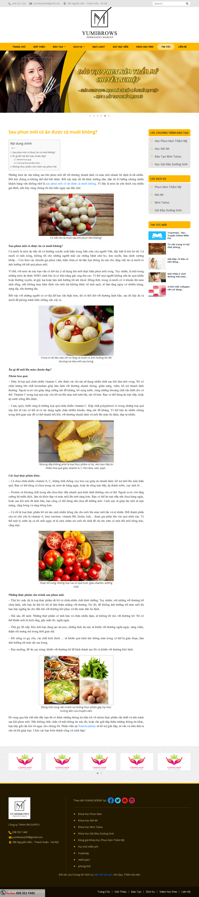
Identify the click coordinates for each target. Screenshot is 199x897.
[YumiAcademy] (99, 22)
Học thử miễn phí (88, 846)
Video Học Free (144, 46)
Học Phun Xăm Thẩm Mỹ (171, 141)
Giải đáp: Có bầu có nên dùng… (177, 260)
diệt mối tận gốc (103, 874)
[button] (90, 115)
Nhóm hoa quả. (24, 159)
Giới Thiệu (39, 46)
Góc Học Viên (120, 46)
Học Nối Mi (162, 149)
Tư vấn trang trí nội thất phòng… (178, 246)
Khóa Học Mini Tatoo (90, 827)
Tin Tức (166, 46)
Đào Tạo (58, 46)
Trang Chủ (18, 46)
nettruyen (84, 859)
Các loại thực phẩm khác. (28, 163)
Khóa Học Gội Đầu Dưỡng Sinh (96, 833)
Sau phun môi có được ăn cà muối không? (34, 152)
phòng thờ (84, 866)
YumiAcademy (87, 726)
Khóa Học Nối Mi (88, 820)
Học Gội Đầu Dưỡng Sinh (171, 164)
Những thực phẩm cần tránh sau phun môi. (34, 166)
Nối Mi (159, 195)
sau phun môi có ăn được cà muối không (71, 183)
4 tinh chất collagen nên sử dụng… (178, 288)
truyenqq (83, 853)
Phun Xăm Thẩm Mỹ (168, 187)
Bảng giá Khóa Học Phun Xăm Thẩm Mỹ (101, 840)
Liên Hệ (182, 46)
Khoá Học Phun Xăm (90, 814)
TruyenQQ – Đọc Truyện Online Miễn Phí (178, 235)
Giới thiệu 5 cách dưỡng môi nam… (177, 275)
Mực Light (99, 46)
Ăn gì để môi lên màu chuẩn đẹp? (29, 156)
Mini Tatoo (162, 202)
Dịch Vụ (78, 46)
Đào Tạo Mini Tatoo (168, 156)
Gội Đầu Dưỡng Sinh (168, 210)
